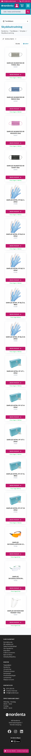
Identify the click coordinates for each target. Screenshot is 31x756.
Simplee (22, 31)
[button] (17, 5)
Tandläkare (14, 31)
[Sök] (28, 12)
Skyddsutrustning (7, 33)
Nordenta (4, 31)
